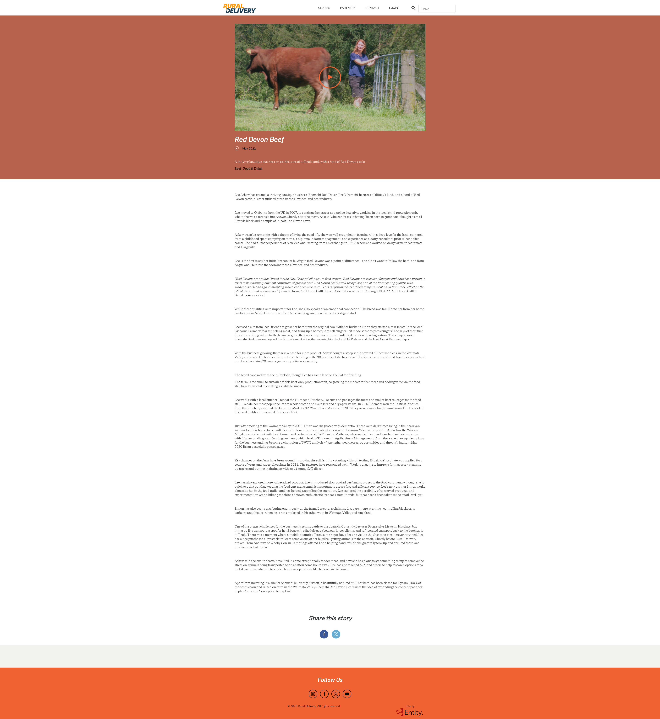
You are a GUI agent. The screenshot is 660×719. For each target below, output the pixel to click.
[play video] (330, 77)
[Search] (414, 9)
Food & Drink (252, 169)
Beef (238, 169)
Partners (347, 8)
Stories (324, 8)
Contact (372, 8)
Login (393, 8)
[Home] (239, 7)
